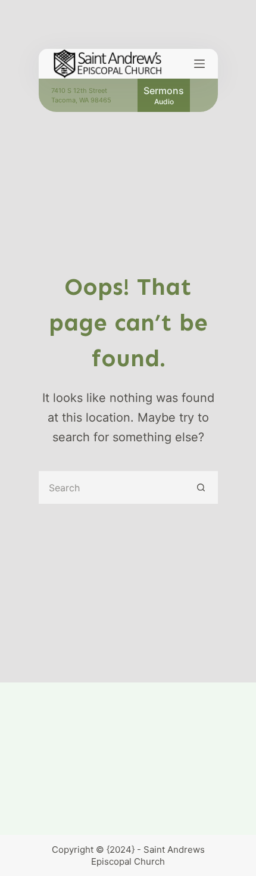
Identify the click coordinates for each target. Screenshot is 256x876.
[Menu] (199, 63)
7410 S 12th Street (79, 90)
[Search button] (201, 487)
